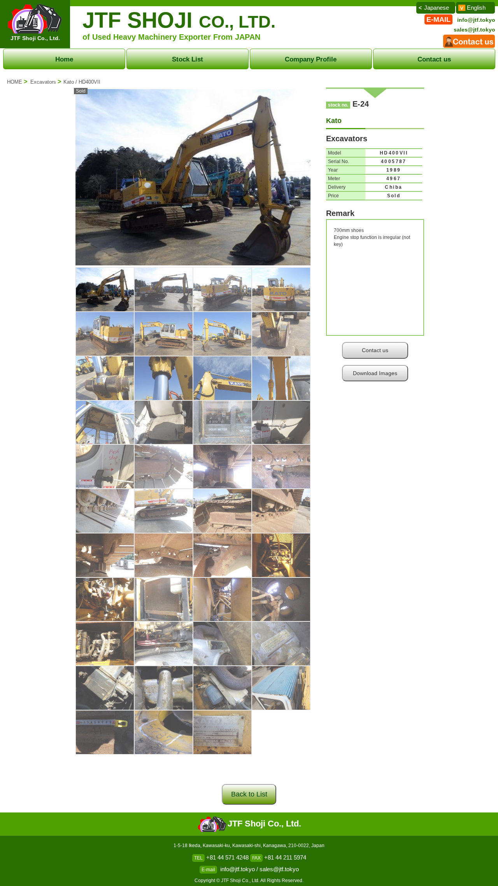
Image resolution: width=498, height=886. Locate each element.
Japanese (436, 7)
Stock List (187, 59)
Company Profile (311, 59)
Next (322, 180)
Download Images (375, 373)
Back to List (249, 794)
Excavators (43, 82)
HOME (14, 82)
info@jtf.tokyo (476, 20)
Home (64, 59)
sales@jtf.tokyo (474, 29)
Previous (64, 180)
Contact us (434, 59)
